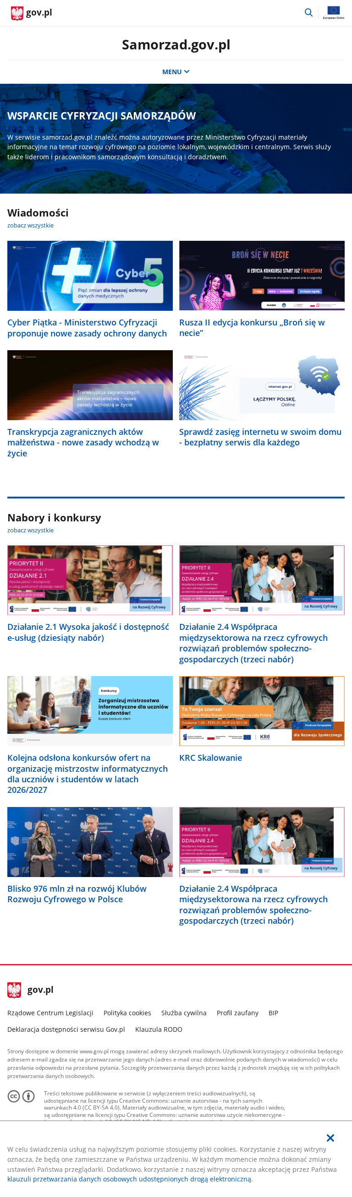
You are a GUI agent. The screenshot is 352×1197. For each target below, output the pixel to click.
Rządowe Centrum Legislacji (50, 1012)
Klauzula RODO (158, 1029)
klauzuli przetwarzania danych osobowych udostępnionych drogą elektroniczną (129, 1179)
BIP (273, 1012)
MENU (172, 71)
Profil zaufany (237, 1012)
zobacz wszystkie (30, 225)
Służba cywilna (184, 1012)
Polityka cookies (127, 1012)
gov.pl (40, 990)
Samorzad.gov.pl (176, 44)
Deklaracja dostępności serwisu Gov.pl (66, 1029)
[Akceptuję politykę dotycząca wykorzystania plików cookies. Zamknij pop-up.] (330, 1138)
